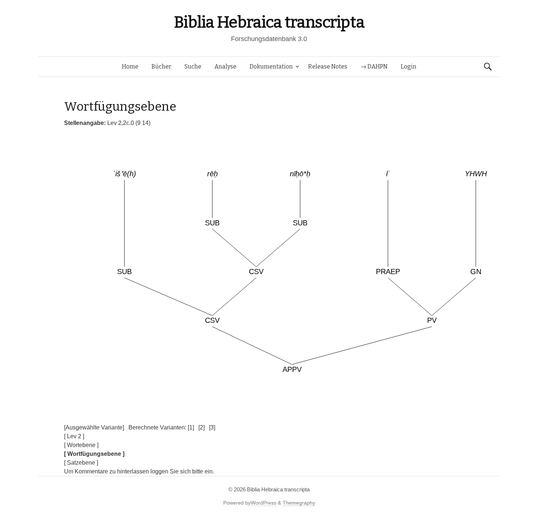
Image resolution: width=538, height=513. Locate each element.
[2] (201, 427)
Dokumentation (271, 66)
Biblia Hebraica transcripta (269, 22)
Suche (192, 66)
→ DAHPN (374, 66)
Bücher (161, 66)
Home (130, 66)
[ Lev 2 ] (74, 436)
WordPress (263, 503)
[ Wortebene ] (81, 445)
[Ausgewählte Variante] (94, 427)
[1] (191, 427)
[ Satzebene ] (81, 463)
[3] (212, 427)
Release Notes (327, 66)
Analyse (225, 66)
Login (408, 66)
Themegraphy (299, 503)
